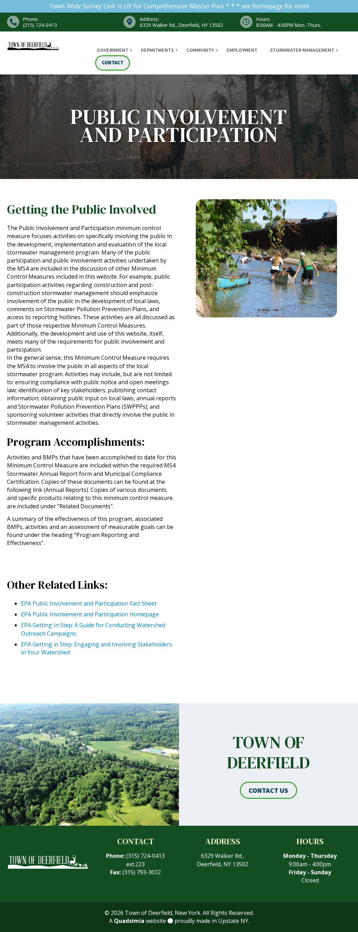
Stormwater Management (302, 50)
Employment (242, 50)
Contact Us (268, 790)
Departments (157, 50)
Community (200, 50)
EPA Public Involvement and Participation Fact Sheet (89, 603)
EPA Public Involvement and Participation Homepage (90, 614)
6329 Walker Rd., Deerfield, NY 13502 (222, 860)
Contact (112, 62)
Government (112, 50)
